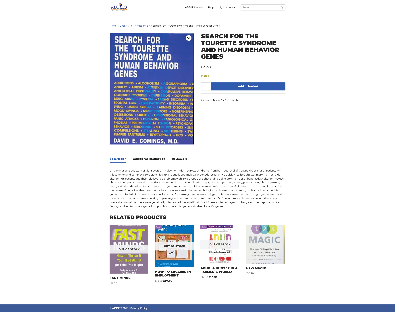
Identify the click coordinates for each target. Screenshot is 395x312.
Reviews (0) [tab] (180, 158)
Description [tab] (118, 158)
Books (123, 25)
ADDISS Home (194, 7)
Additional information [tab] (149, 158)
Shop (211, 7)
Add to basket (248, 86)
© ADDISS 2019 (119, 308)
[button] (234, 7)
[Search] (282, 7)
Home (113, 25)
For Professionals (139, 25)
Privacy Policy (139, 308)
